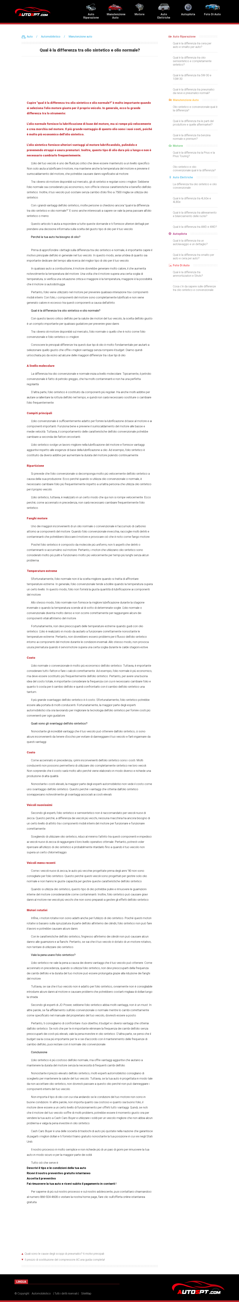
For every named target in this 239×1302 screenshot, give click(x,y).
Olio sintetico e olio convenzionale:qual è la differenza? (194, 168)
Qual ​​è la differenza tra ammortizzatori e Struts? (188, 274)
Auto (30, 36)
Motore (178, 145)
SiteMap (86, 1293)
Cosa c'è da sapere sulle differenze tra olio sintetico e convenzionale (194, 288)
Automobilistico (50, 36)
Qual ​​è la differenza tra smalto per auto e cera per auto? (193, 256)
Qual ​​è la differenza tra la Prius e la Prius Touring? (194, 154)
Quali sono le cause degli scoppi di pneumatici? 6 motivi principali (65, 1253)
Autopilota (180, 233)
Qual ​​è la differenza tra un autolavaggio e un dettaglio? (190, 242)
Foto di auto (181, 265)
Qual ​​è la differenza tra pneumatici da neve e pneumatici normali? (193, 91)
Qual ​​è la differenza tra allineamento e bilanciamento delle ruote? (195, 214)
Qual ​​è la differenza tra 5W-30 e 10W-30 (192, 77)
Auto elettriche (183, 177)
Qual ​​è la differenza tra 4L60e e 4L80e (192, 200)
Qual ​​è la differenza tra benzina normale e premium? (191, 137)
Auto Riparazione (184, 36)
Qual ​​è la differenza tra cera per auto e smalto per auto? (192, 45)
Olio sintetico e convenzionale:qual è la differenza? (195, 108)
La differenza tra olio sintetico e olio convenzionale (195, 186)
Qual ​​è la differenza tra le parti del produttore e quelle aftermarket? (193, 122)
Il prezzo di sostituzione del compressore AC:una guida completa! (65, 1259)
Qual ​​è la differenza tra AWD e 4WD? (195, 226)
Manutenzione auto (80, 36)
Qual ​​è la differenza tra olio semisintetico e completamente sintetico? (192, 61)
